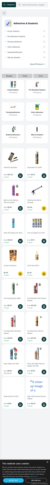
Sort (41, 76)
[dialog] (25, 472)
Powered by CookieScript (39, 484)
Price (25, 76)
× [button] (47, 462)
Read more (34, 476)
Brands (9, 76)
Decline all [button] (36, 480)
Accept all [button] (13, 480)
